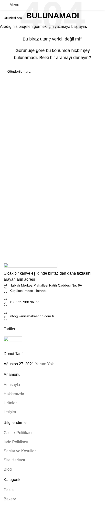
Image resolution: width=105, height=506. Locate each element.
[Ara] (99, 5)
